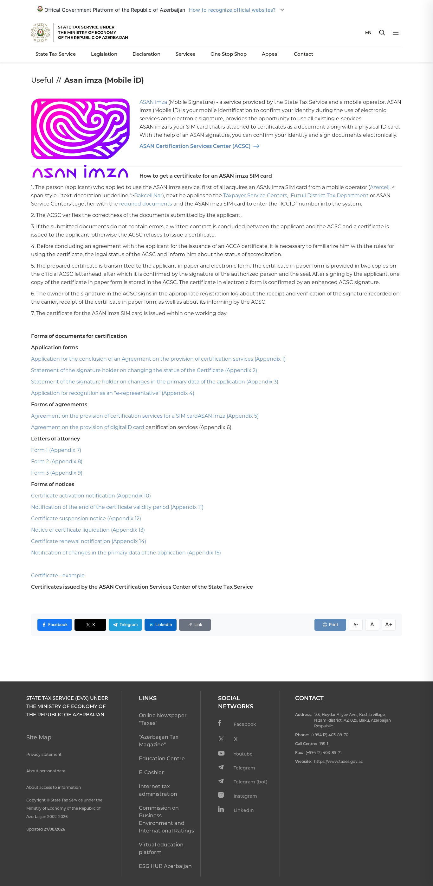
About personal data (45, 771)
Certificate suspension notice (68, 519)
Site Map (38, 737)
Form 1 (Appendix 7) (56, 450)
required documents (145, 204)
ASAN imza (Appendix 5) (228, 416)
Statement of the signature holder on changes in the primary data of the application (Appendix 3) (154, 382)
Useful (42, 80)
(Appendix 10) (133, 496)
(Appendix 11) (187, 507)
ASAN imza (153, 102)
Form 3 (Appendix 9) (56, 473)
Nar (157, 196)
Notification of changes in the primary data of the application (108, 553)
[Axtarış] (382, 32)
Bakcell (143, 196)
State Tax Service (56, 54)
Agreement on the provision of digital (78, 427)
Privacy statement (43, 754)
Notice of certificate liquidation (70, 530)
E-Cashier (151, 772)
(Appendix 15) (204, 553)
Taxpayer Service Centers (255, 196)
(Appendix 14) (129, 541)
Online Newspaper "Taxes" (163, 719)
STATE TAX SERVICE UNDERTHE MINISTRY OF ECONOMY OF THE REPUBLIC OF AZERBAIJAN (93, 32)
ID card (135, 427)
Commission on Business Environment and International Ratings (166, 819)
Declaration (146, 54)
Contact (303, 54)
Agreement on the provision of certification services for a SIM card (114, 416)
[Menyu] (396, 32)
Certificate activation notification (73, 496)
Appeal (270, 54)
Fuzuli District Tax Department (330, 196)
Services (185, 54)
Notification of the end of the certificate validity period (100, 507)
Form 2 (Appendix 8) (56, 462)
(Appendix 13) (128, 530)
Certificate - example (58, 576)
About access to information (53, 787)
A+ (388, 624)
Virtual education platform (161, 848)
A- (355, 624)
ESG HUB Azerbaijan (165, 866)
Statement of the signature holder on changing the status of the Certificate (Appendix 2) (144, 370)
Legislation (104, 54)
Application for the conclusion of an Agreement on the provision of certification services (142, 359)
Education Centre (162, 759)
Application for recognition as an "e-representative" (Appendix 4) (112, 393)
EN (368, 32)
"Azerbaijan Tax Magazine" (158, 741)
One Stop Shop (228, 54)
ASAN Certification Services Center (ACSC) (195, 146)
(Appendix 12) (124, 519)
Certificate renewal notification (70, 541)
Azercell (380, 187)
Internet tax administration (158, 790)
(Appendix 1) (270, 359)
